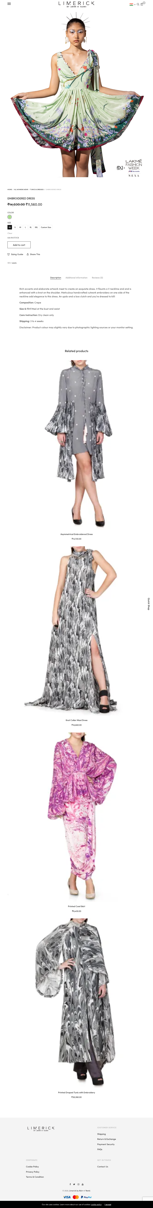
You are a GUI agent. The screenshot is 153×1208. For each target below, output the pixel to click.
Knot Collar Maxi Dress (76, 720)
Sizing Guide (17, 254)
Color (10, 212)
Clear (9, 233)
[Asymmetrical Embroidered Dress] (76, 445)
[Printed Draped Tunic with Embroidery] (76, 1003)
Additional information (76, 277)
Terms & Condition (35, 1176)
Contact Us (102, 1166)
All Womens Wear (21, 189)
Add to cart (19, 244)
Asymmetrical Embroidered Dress (77, 534)
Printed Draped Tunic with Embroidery (76, 1092)
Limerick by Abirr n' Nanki (79, 1190)
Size (9, 223)
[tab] (55, 277)
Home (9, 189)
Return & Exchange (106, 1138)
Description (55, 277)
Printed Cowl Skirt (76, 906)
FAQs (99, 1149)
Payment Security (105, 1144)
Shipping (101, 1133)
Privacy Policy (32, 1171)
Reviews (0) (97, 277)
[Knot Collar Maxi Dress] (76, 631)
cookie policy (96, 1204)
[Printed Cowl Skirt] (76, 817)
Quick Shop (149, 604)
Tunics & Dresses (37, 189)
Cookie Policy (32, 1166)
